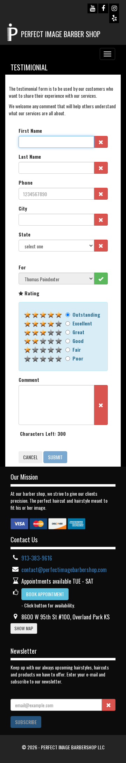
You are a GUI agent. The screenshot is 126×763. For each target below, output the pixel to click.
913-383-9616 (36, 558)
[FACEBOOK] (103, 8)
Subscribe (26, 722)
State (24, 234)
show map (23, 628)
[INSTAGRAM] (114, 8)
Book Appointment (45, 594)
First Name (30, 130)
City (23, 208)
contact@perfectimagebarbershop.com (64, 569)
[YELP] (114, 18)
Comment (29, 379)
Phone (26, 182)
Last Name (30, 156)
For (22, 267)
